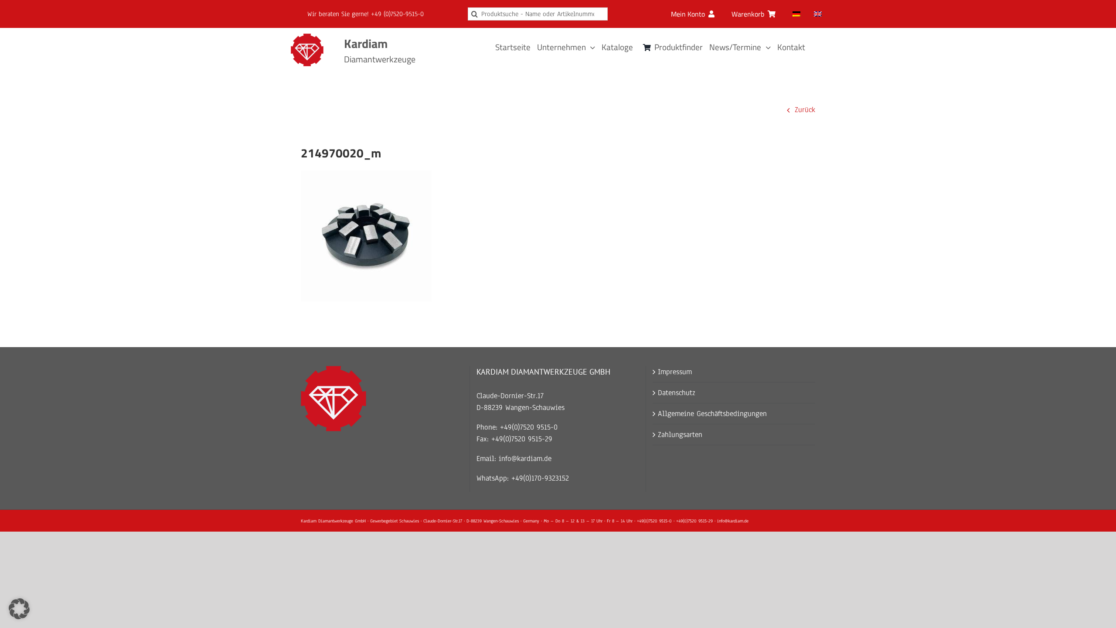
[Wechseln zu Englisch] (818, 14)
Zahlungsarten (680, 435)
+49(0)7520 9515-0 (529, 427)
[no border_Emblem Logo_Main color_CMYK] (307, 37)
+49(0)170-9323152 (540, 478)
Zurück (805, 110)
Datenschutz (676, 393)
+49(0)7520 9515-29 (521, 439)
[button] (19, 609)
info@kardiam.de (525, 459)
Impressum (675, 372)
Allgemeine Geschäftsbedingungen (712, 414)
